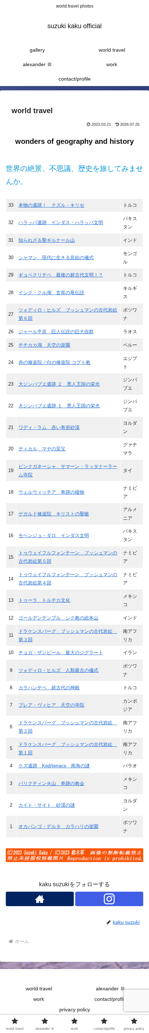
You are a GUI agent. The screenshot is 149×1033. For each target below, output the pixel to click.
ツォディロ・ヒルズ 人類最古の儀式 (58, 670)
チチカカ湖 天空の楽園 (44, 345)
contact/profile (110, 999)
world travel (39, 988)
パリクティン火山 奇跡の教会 (51, 783)
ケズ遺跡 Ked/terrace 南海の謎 (54, 765)
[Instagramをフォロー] (109, 899)
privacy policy (74, 1009)
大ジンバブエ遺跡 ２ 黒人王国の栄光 (59, 384)
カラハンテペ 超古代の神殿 (49, 687)
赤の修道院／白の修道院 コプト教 (54, 362)
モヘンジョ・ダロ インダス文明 (53, 535)
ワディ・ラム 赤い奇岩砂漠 (49, 427)
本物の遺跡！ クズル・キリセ (51, 205)
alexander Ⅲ (110, 988)
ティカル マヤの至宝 (41, 448)
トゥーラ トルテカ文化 (44, 600)
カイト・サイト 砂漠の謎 (46, 805)
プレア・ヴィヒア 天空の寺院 (51, 705)
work (38, 999)
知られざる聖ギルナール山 (46, 240)
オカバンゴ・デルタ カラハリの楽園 (58, 826)
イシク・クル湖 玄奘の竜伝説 (51, 292)
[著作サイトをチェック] (40, 899)
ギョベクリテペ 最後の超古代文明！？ (60, 275)
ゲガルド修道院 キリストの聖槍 (53, 513)
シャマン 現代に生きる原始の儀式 (56, 257)
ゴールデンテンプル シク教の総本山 (58, 618)
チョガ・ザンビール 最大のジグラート (60, 652)
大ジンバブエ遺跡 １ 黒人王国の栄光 (59, 405)
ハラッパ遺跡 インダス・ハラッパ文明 (60, 222)
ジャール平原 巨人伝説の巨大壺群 (56, 331)
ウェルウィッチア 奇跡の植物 (51, 492)
